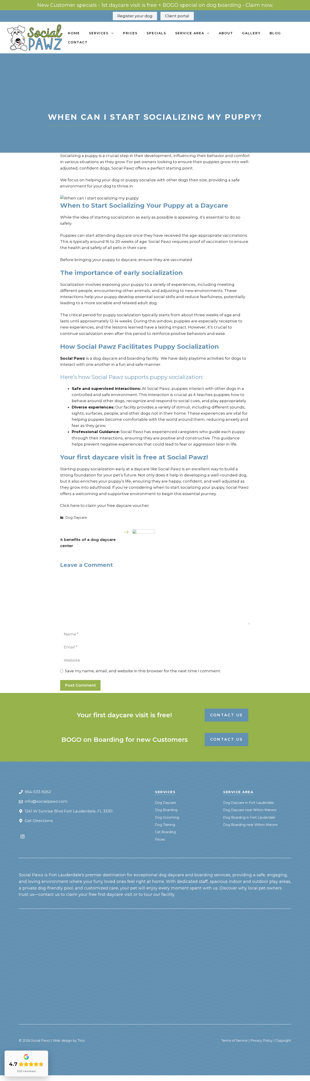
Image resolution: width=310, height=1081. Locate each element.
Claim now (259, 5)
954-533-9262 (38, 792)
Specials (156, 33)
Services (98, 33)
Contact (78, 42)
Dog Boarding (166, 810)
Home (74, 33)
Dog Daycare (76, 518)
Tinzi (81, 1041)
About (226, 33)
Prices (130, 33)
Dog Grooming (167, 817)
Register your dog (135, 16)
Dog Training (165, 825)
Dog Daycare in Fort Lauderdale (248, 803)
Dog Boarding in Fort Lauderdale (249, 817)
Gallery (251, 33)
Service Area (189, 33)
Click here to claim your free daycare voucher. (105, 505)
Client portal (177, 16)
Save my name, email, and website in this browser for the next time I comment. (143, 671)
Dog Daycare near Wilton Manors (249, 810)
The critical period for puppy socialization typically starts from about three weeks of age (146, 315)
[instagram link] (22, 836)
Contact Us (226, 715)
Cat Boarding (165, 832)
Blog (275, 33)
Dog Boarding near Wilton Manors (250, 825)
